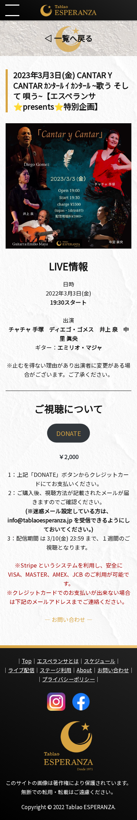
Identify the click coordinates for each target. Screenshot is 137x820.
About (84, 670)
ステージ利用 (55, 670)
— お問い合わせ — (68, 619)
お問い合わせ (113, 670)
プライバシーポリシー (68, 679)
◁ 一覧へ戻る (69, 37)
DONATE (68, 433)
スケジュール (99, 661)
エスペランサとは (58, 661)
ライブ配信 (21, 670)
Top (27, 661)
